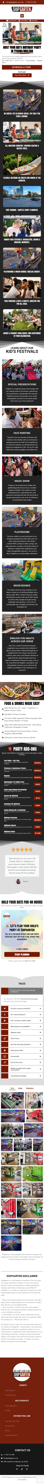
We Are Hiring (9, 1426)
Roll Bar (7, 1410)
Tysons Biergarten (11, 1406)
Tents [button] (12, 1088)
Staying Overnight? (11, 1435)
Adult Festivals (10, 1390)
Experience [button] (30, 1088)
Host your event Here (12, 1421)
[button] (22, 15)
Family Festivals (10, 1395)
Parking (7, 1430)
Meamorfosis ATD (29, 1477)
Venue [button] (20, 1088)
